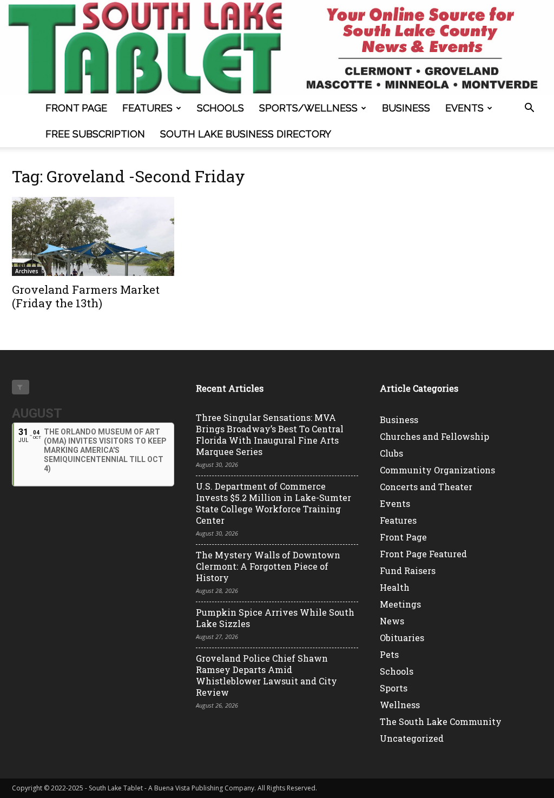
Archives (26, 271)
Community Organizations (437, 470)
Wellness (400, 704)
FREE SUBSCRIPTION (95, 134)
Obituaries (402, 637)
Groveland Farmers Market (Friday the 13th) (86, 296)
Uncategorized (412, 738)
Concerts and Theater (426, 486)
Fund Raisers (408, 570)
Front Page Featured (423, 553)
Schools (220, 108)
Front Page (76, 108)
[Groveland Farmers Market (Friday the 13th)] (93, 236)
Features (147, 108)
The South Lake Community (441, 721)
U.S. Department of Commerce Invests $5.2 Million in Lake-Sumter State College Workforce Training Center (273, 503)
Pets (389, 654)
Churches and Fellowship (434, 436)
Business (406, 108)
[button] (529, 109)
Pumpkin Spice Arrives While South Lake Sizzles (275, 617)
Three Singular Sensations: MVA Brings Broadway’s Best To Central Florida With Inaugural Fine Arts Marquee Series (270, 434)
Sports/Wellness (308, 108)
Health (395, 587)
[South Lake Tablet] (277, 47)
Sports (393, 688)
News (392, 620)
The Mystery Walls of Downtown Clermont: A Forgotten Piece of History (268, 566)
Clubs (391, 453)
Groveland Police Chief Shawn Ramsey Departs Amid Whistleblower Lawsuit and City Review (266, 675)
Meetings (400, 604)
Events (464, 108)
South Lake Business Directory (245, 134)
